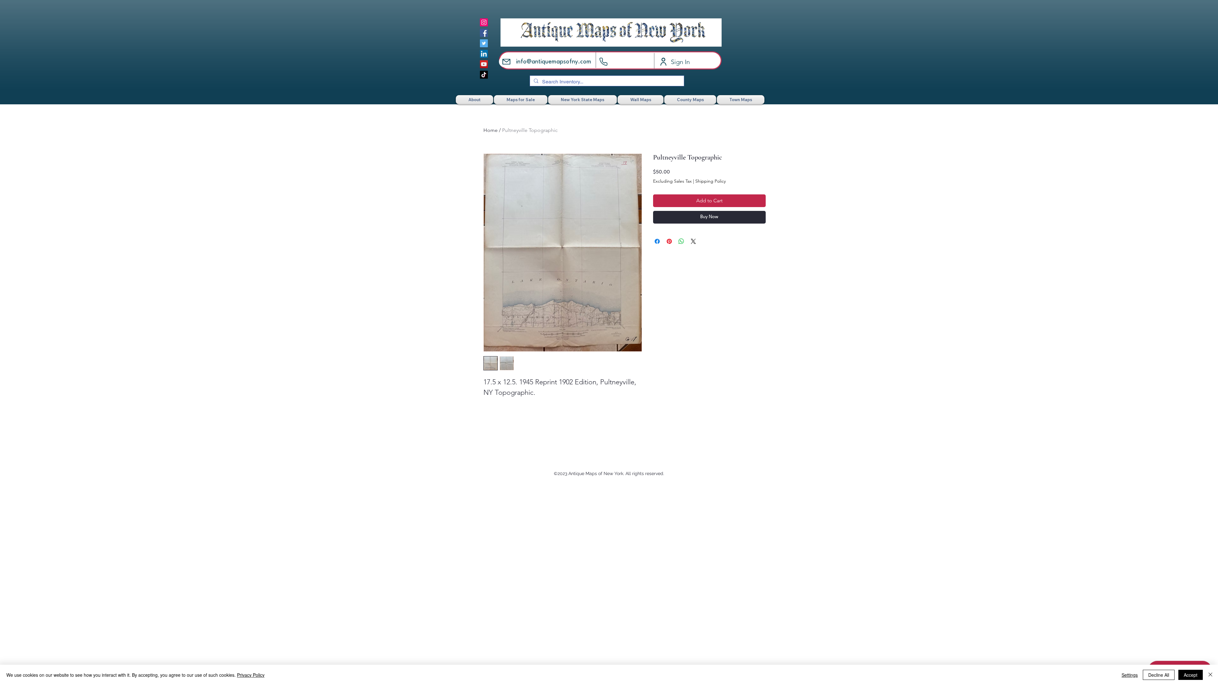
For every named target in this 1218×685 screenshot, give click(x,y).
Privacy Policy (251, 675)
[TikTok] (484, 75)
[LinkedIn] (484, 54)
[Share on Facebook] (657, 241)
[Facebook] (484, 33)
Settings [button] (1130, 675)
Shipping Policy (710, 181)
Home (490, 130)
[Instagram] (484, 22)
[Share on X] (693, 241)
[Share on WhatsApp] (681, 241)
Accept (1190, 675)
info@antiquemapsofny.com (553, 62)
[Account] (663, 61)
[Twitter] (484, 43)
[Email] (506, 61)
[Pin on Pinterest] (669, 241)
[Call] (603, 61)
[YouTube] (484, 64)
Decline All (1158, 675)
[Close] (1210, 675)
